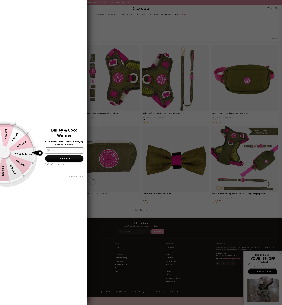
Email (53, 151)
